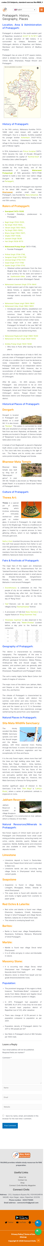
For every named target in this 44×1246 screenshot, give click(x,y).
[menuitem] (24, 9)
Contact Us (22, 1180)
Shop (22, 1183)
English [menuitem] (19, 10)
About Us (22, 1177)
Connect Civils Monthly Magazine (22, 1185)
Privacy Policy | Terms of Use (23, 1234)
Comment (6, 1058)
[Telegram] (38, 1223)
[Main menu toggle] (41, 9)
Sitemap (23, 1237)
